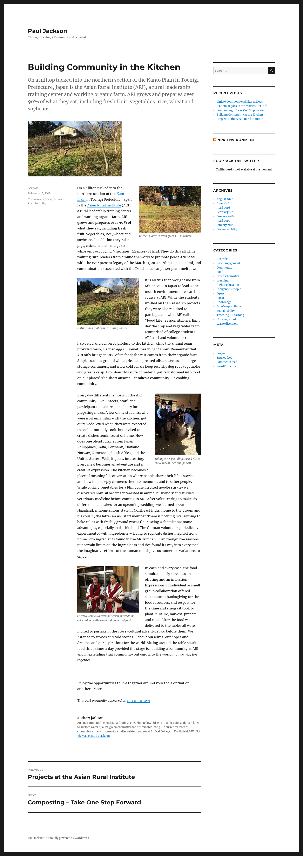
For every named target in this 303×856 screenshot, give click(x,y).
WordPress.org (226, 366)
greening (223, 280)
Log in (221, 353)
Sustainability (37, 203)
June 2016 (223, 203)
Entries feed (224, 357)
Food (48, 199)
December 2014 (227, 229)
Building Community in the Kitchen (240, 114)
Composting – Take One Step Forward (242, 110)
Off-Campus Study (229, 306)
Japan (57, 199)
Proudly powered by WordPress (68, 838)
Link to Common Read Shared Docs (240, 101)
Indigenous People (229, 289)
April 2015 (223, 220)
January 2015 (225, 225)
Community (36, 199)
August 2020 (225, 199)
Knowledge (224, 302)
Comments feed (227, 362)
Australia (222, 259)
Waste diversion (227, 323)
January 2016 (225, 216)
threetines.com (138, 700)
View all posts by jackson (93, 736)
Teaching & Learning (230, 315)
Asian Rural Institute (104, 205)
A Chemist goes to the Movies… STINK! (242, 106)
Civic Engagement (228, 263)
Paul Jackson (47, 30)
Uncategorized (226, 319)
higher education (228, 285)
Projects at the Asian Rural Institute (240, 119)
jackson (33, 187)
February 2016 (226, 212)
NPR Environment (236, 140)
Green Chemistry (228, 276)
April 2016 (223, 208)
